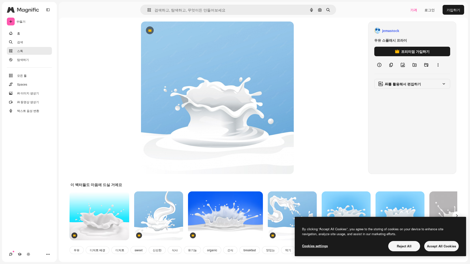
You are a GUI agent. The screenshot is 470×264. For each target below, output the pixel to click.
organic (212, 250)
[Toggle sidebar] (48, 10)
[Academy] (20, 254)
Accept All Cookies (441, 246)
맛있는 (270, 250)
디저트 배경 (97, 250)
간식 (230, 250)
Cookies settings (315, 245)
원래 (169, 30)
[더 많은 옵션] (438, 65)
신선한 (157, 250)
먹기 (288, 250)
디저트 (120, 250)
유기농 (192, 250)
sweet (138, 250)
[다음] (456, 215)
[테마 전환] (28, 254)
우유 (77, 250)
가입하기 (453, 9)
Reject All (404, 246)
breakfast (250, 250)
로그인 (429, 9)
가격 (413, 9)
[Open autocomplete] (147, 10)
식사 (175, 250)
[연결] (11, 254)
